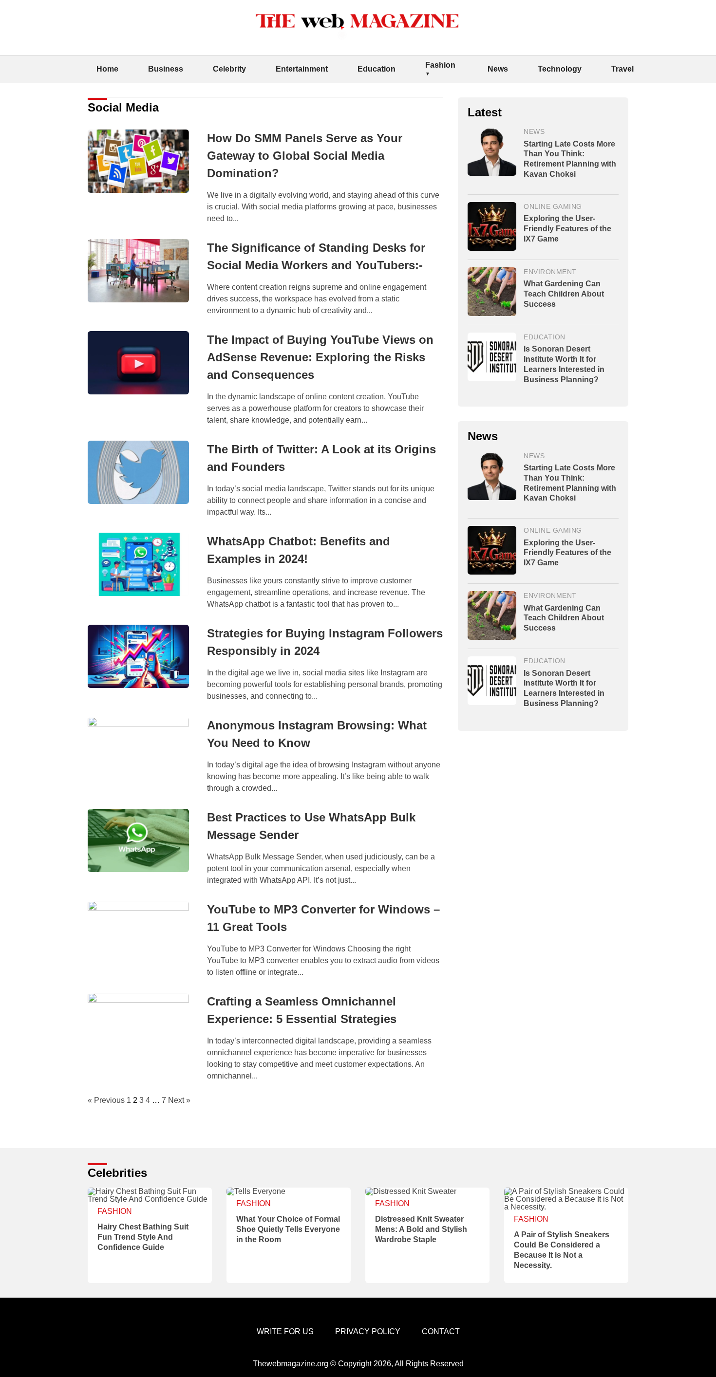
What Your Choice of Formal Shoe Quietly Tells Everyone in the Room (288, 1229)
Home (107, 69)
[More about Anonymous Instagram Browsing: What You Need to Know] (144, 748)
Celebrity (229, 69)
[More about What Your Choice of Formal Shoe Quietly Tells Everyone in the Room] (288, 1191)
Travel (622, 69)
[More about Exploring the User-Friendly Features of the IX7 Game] (492, 227)
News (498, 69)
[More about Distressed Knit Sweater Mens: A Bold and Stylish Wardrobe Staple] (427, 1191)
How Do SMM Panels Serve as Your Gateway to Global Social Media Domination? (304, 155)
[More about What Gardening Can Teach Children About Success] (492, 292)
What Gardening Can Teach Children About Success (564, 293)
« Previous (106, 1100)
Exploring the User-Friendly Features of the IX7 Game (567, 228)
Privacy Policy (367, 1331)
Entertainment (302, 69)
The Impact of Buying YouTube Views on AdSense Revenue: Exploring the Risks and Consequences (320, 357)
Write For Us (285, 1331)
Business (165, 69)
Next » (179, 1100)
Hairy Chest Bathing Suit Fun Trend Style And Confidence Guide (142, 1237)
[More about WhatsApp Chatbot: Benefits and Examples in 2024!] (144, 565)
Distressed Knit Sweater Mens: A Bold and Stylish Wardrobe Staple (421, 1229)
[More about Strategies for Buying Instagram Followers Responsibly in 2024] (144, 657)
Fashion (440, 65)
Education (377, 69)
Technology (560, 69)
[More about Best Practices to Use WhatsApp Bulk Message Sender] (144, 841)
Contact (441, 1331)
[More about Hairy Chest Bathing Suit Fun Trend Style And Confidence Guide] (150, 1195)
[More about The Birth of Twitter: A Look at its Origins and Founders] (144, 473)
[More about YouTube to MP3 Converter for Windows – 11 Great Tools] (144, 932)
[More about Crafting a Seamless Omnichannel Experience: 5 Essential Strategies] (144, 1024)
